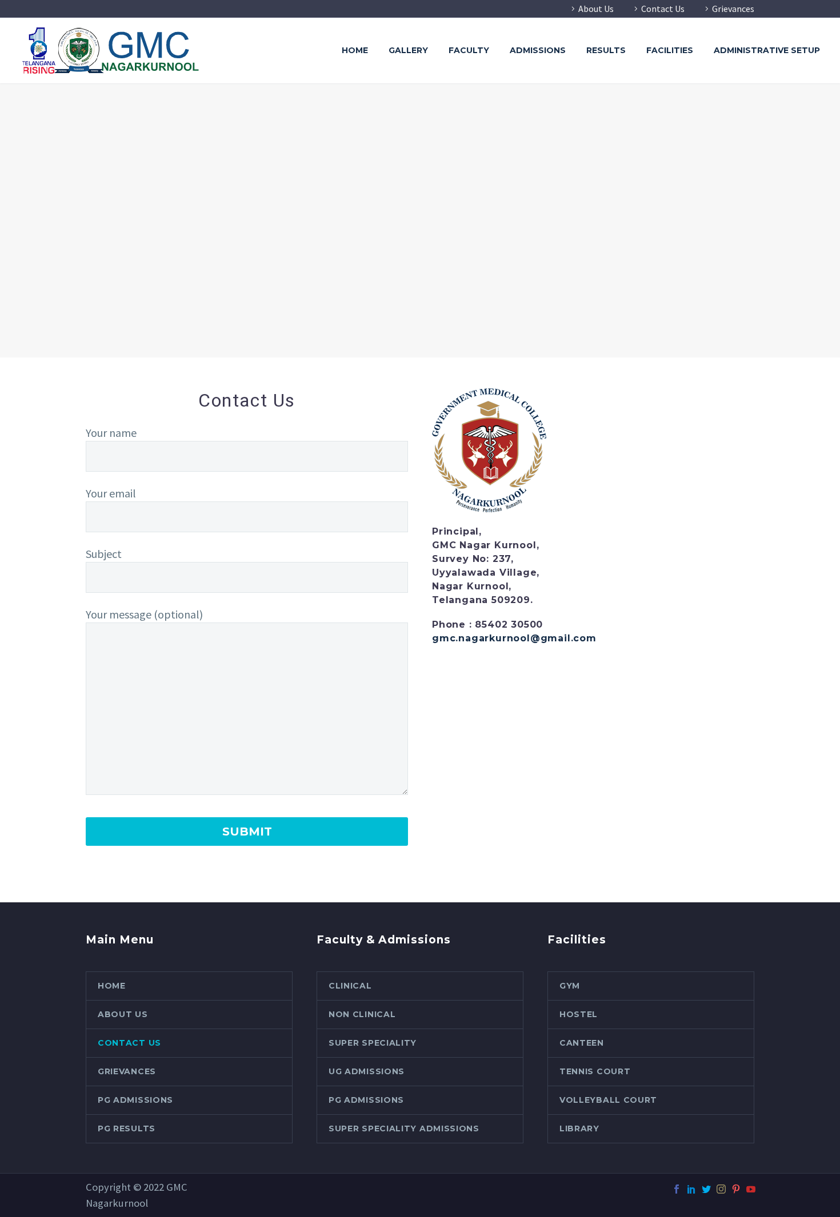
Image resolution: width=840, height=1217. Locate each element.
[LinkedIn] (691, 1189)
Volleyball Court (608, 1100)
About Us (596, 8)
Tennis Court (594, 1071)
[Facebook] (676, 1189)
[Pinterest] (736, 1189)
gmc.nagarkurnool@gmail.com (514, 638)
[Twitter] (706, 1189)
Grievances (733, 8)
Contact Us (663, 8)
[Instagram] (721, 1189)
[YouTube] (750, 1189)
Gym (569, 986)
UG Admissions (367, 1071)
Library (579, 1128)
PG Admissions (135, 1100)
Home (355, 50)
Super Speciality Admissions (404, 1128)
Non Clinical (362, 1014)
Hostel (578, 1014)
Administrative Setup (767, 50)
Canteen (581, 1043)
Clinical (350, 986)
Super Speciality (373, 1043)
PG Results (126, 1128)
